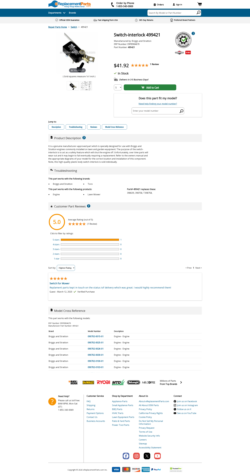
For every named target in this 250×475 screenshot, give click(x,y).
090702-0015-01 (96, 336)
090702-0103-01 (96, 367)
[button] (199, 4)
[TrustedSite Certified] (175, 469)
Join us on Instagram (187, 405)
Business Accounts (96, 421)
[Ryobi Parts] (103, 382)
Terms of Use (145, 431)
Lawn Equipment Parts (123, 417)
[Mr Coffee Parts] (148, 382)
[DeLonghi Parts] (133, 382)
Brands (72, 12)
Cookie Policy (145, 417)
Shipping (91, 405)
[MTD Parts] (118, 382)
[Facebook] (126, 456)
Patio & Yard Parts (121, 421)
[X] (147, 456)
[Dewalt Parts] (88, 382)
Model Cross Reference (114, 127)
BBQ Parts (117, 409)
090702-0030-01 (96, 354)
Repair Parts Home (57, 27)
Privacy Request (146, 427)
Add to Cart (152, 87)
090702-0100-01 (96, 361)
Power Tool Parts (120, 425)
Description (56, 127)
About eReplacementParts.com (154, 401)
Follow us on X (184, 409)
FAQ (89, 401)
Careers (143, 439)
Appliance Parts (119, 401)
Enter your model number (145, 110)
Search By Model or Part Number (165, 12)
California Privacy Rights (151, 413)
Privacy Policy (145, 409)
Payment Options (95, 413)
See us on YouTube (186, 413)
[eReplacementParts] (69, 4)
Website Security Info (149, 435)
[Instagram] (136, 456)
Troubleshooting (75, 127)
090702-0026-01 (96, 348)
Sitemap (143, 443)
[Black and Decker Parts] (73, 382)
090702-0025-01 (96, 342)
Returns (90, 409)
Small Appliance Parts (122, 405)
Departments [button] (54, 12)
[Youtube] (157, 456)
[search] (198, 12)
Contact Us (92, 417)
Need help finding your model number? (158, 103)
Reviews (93, 127)
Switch (74, 27)
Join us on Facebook (187, 401)
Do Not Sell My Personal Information (151, 422)
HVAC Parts (117, 413)
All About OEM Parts (149, 405)
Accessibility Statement (150, 447)
